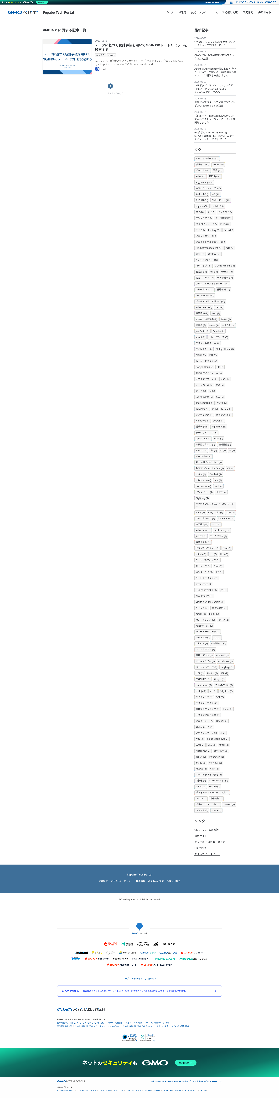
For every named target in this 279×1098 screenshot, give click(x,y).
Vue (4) (218, 480)
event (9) (214, 325)
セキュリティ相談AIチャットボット (158, 1022)
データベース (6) (204, 384)
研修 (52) (217, 170)
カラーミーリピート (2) (207, 631)
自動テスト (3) (203, 542)
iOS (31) (216, 194)
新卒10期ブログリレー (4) (209, 462)
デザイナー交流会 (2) (206, 703)
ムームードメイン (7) (206, 361)
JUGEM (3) (201, 536)
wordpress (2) (225, 661)
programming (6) (204, 402)
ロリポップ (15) (203, 265)
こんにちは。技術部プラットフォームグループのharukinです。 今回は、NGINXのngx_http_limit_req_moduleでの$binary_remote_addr (139, 62)
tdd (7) (220, 366)
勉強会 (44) (214, 176)
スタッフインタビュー (207, 854)
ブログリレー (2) (204, 720)
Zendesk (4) (215, 474)
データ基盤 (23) (223, 218)
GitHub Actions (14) (225, 265)
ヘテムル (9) (228, 325)
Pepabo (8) (218, 331)
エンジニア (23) (204, 218)
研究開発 (248, 12)
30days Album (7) (225, 349)
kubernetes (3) (225, 518)
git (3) (223, 589)
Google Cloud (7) (204, 366)
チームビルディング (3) (207, 560)
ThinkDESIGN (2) (224, 685)
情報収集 (157, 1090)
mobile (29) (218, 206)
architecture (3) (204, 583)
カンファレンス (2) (205, 619)
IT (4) (232, 450)
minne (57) (218, 164)
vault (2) (214, 768)
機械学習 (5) (202, 426)
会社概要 (103, 880)
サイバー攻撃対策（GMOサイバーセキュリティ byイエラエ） (97, 1026)
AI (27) (211, 212)
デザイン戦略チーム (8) (207, 343)
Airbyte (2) (219, 679)
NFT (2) (200, 673)
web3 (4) (200, 512)
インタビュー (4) (204, 492)
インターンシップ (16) (207, 259)
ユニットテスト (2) (205, 649)
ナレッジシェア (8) (218, 337)
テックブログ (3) (218, 536)
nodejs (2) (201, 691)
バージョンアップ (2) (206, 667)
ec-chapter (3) (219, 607)
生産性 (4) (221, 492)
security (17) (214, 253)
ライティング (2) (204, 697)
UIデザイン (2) (218, 643)
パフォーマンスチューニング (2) (212, 792)
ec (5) (215, 408)
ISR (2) (224, 673)
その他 (203, 1090)
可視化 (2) (201, 780)
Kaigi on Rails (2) (204, 625)
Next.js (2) (212, 673)
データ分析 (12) (225, 277)
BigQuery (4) (202, 498)
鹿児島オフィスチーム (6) (209, 372)
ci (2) (222, 732)
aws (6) (220, 384)
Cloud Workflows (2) (217, 738)
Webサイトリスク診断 (134, 1023)
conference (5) (223, 414)
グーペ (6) (201, 390)
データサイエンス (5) (206, 432)
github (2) (201, 786)
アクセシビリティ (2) (206, 732)
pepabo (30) (202, 206)
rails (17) (230, 247)
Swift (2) (200, 744)
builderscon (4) (203, 480)
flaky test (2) (226, 691)
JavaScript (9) (202, 331)
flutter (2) (224, 744)
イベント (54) (202, 170)
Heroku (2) (214, 786)
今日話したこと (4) (205, 444)
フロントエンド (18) (206, 235)
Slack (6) (225, 378)
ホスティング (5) (204, 414)
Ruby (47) (200, 176)
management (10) (205, 295)
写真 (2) (200, 738)
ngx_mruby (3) (215, 512)
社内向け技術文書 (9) (206, 319)
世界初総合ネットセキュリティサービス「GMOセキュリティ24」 (81, 1023)
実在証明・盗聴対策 (64, 1026)
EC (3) (219, 572)
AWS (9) (216, 313)
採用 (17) (200, 253)
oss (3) (213, 554)
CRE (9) (219, 307)
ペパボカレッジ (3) (205, 518)
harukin (104, 69)
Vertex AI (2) (215, 762)
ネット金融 (168, 1090)
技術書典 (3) (202, 524)
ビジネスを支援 (105, 1090)
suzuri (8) (200, 337)
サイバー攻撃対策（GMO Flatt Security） (138, 1026)
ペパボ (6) (222, 402)
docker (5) (218, 420)
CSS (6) (220, 396)
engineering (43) (204, 182)
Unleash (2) (229, 804)
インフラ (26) (225, 212)
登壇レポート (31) (221, 200)
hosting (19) (214, 230)
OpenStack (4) (203, 438)
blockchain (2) (216, 756)
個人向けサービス (191, 1090)
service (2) (201, 798)
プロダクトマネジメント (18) (210, 241)
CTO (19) (200, 230)
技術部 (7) (201, 355)
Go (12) (214, 271)
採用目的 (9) (202, 313)
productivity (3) (221, 530)
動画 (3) (224, 554)
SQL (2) (220, 697)
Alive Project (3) (204, 595)
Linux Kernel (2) (204, 685)
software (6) (202, 408)
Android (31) (202, 194)
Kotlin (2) (227, 709)
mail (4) (218, 486)
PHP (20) (224, 224)
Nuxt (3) (227, 548)
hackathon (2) (203, 637)
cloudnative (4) (203, 486)
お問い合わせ (173, 880)
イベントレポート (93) (207, 158)
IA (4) (223, 450)
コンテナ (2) (202, 810)
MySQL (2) (201, 768)
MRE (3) (230, 512)
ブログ (169, 12)
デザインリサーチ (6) (206, 378)
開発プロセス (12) (205, 277)
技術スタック (199, 12)
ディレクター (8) (204, 349)
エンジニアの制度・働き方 (209, 842)
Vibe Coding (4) (203, 456)
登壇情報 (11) (223, 289)
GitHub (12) (227, 271)
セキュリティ (119, 1090)
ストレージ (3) (203, 566)
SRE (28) (200, 212)
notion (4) (201, 474)
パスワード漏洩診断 (115, 1023)
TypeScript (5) (219, 426)
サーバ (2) (223, 619)
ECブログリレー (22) (206, 224)
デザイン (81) (202, 164)
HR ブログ (200, 848)
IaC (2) (217, 637)
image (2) (201, 762)
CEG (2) (212, 744)
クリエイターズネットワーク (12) (212, 283)
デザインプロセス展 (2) (207, 714)
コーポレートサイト (132, 978)
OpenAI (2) (221, 720)
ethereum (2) (220, 750)
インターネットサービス (66, 1090)
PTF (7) (213, 355)
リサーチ (147, 1090)
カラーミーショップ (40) (208, 188)
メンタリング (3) (204, 572)
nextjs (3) (214, 613)
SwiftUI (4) (201, 450)
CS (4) (230, 468)
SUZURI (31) (202, 200)
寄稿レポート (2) (204, 655)
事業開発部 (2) (203, 750)
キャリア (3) (202, 607)
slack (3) (216, 524)
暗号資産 (178, 1090)
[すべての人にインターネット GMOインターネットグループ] (256, 2)
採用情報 (140, 880)
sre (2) (213, 691)
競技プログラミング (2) (207, 709)
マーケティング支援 (134, 1090)
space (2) (216, 810)
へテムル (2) (222, 655)
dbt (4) (213, 450)
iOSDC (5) (226, 408)
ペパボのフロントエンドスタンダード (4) (215, 505)
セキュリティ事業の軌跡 (180, 1026)
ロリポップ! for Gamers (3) (209, 601)
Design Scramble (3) (206, 589)
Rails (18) (228, 230)
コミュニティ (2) (204, 726)
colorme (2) (202, 643)
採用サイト (264, 12)
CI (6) (212, 390)
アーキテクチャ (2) (205, 661)
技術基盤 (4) (224, 444)
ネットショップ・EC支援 (87, 1090)
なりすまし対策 (162, 1026)
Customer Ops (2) (218, 780)
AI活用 (182, 12)
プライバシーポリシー (122, 880)
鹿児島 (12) (201, 271)
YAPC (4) (218, 438)
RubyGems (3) (203, 530)
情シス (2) (201, 756)
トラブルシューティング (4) (210, 468)
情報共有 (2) (216, 798)
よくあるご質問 (156, 880)
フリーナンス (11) (204, 289)
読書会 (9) (201, 325)
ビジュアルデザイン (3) (207, 548)
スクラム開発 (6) (204, 396)
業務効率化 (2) (203, 679)
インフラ (100, 55)
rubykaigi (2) (227, 667)
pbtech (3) (201, 554)
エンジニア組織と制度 (225, 12)
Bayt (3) (218, 566)
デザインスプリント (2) (207, 804)
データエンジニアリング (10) (210, 301)
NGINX (111, 55)
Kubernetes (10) (204, 307)
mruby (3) (201, 613)
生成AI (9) (226, 319)
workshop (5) (202, 420)
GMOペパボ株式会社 (206, 830)
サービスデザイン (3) (206, 578)
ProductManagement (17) (209, 247)
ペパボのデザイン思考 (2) (209, 774)
